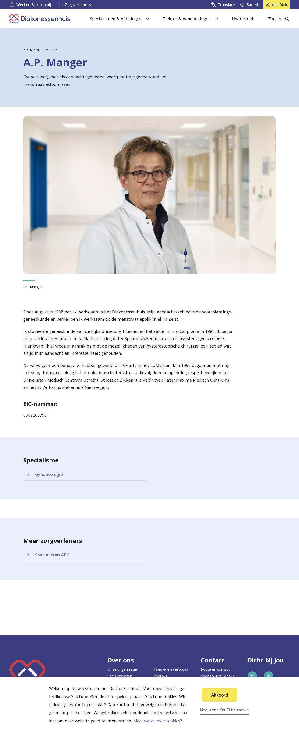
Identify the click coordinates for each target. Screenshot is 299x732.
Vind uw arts (45, 49)
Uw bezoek (243, 18)
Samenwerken (119, 676)
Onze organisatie (122, 669)
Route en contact (215, 669)
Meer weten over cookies (156, 721)
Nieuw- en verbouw (171, 669)
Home (28, 49)
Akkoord (219, 695)
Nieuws (160, 676)
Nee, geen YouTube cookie (224, 709)
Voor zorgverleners (217, 676)
